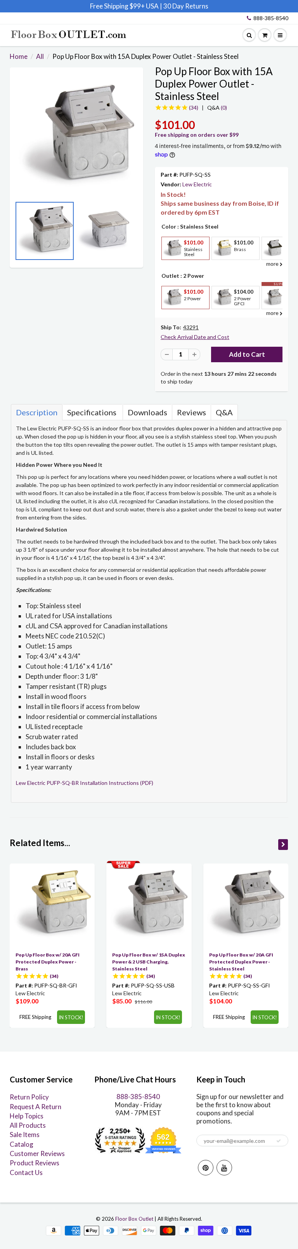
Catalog (21, 1144)
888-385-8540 (270, 18)
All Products (28, 1125)
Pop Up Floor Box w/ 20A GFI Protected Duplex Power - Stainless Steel (241, 962)
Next (135, 233)
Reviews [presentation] (191, 412)
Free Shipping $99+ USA (124, 6)
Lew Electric (197, 184)
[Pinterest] (205, 1167)
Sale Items (25, 1134)
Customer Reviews (37, 1153)
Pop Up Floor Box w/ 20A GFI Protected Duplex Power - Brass (48, 962)
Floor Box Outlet (134, 1219)
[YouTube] (224, 1167)
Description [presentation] (36, 412)
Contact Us (26, 1172)
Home (19, 56)
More (171, 265)
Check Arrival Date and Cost (195, 337)
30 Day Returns (185, 6)
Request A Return (35, 1107)
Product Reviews (34, 1163)
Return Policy (29, 1097)
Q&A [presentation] (224, 412)
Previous (17, 233)
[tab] (36, 412)
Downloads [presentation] (147, 412)
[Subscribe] (278, 1141)
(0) (217, 107)
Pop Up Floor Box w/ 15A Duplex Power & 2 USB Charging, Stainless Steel (148, 962)
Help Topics (26, 1116)
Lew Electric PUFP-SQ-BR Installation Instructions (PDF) (84, 782)
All (40, 56)
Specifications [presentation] (92, 412)
